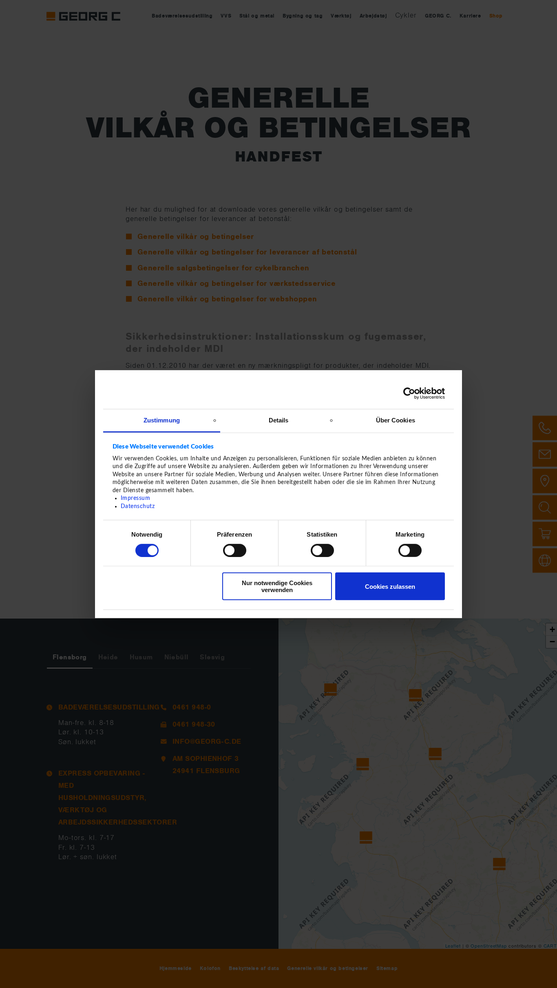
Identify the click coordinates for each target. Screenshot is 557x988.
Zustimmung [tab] (162, 419)
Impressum (135, 498)
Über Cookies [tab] (395, 419)
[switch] (234, 550)
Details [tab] (279, 419)
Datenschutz (138, 506)
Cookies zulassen (390, 586)
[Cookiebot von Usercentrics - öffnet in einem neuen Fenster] (409, 393)
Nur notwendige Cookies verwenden (277, 586)
